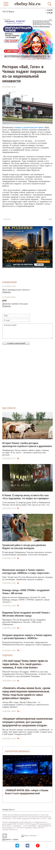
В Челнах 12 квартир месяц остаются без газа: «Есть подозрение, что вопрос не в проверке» (25, 497)
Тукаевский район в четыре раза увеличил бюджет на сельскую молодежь (24, 546)
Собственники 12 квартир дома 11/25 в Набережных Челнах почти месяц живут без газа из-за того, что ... (27, 503)
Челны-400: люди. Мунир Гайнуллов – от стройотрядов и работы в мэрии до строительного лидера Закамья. (25, 704)
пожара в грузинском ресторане (29, 127)
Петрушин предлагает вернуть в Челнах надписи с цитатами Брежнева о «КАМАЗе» (27, 636)
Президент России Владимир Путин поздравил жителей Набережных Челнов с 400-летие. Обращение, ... (24, 622)
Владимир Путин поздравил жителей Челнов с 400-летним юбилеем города (26, 614)
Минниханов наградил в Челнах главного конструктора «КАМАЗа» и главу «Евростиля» (26, 571)
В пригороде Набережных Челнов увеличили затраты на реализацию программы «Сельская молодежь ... (27, 553)
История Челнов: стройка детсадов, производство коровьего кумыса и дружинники (27, 444)
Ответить (6, 292)
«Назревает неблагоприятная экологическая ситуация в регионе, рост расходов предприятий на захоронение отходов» (27, 722)
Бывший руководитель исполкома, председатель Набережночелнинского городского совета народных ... (26, 644)
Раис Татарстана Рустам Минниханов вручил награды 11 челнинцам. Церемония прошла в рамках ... (27, 578)
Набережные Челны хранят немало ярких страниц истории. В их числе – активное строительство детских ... (25, 452)
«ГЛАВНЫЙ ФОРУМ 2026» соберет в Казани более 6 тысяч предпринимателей (26, 792)
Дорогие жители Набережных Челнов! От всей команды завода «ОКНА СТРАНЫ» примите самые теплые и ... (26, 599)
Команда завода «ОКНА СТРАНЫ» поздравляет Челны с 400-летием (26, 591)
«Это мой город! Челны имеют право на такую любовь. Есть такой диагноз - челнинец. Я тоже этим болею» (25, 664)
